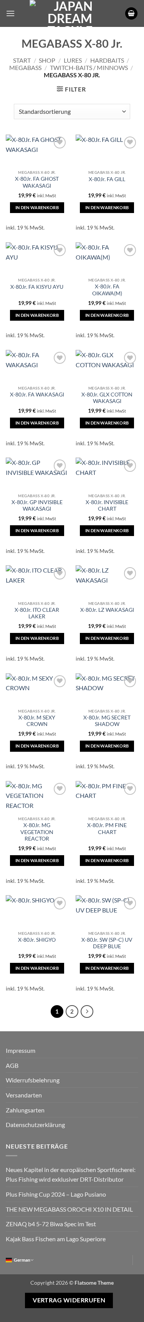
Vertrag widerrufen (69, 1300)
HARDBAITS (107, 60)
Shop (47, 60)
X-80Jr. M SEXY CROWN (36, 721)
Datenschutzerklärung (35, 1124)
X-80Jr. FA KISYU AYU (36, 287)
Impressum (20, 1050)
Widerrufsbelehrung (33, 1080)
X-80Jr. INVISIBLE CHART (107, 505)
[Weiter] (87, 1011)
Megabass (25, 67)
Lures (73, 60)
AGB (12, 1065)
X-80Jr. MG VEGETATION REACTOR (36, 832)
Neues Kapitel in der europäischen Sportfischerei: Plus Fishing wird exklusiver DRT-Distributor (71, 1174)
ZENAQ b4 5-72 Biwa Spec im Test (51, 1223)
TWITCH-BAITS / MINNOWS (89, 67)
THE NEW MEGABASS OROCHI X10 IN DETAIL (69, 1209)
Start (22, 60)
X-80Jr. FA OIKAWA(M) (107, 289)
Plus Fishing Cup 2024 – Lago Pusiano (56, 1194)
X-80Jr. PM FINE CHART (107, 828)
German (22, 1260)
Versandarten (24, 1095)
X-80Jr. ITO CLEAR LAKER (37, 613)
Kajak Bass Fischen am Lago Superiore (56, 1238)
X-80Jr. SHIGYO (37, 940)
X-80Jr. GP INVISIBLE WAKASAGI (37, 505)
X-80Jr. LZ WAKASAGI (107, 610)
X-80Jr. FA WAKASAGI (37, 394)
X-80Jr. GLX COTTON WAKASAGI (106, 398)
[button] (10, 13)
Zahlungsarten (25, 1110)
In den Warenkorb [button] (37, 207)
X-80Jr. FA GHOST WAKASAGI (37, 182)
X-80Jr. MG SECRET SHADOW (107, 721)
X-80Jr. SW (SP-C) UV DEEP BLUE (106, 943)
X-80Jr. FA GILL (107, 179)
